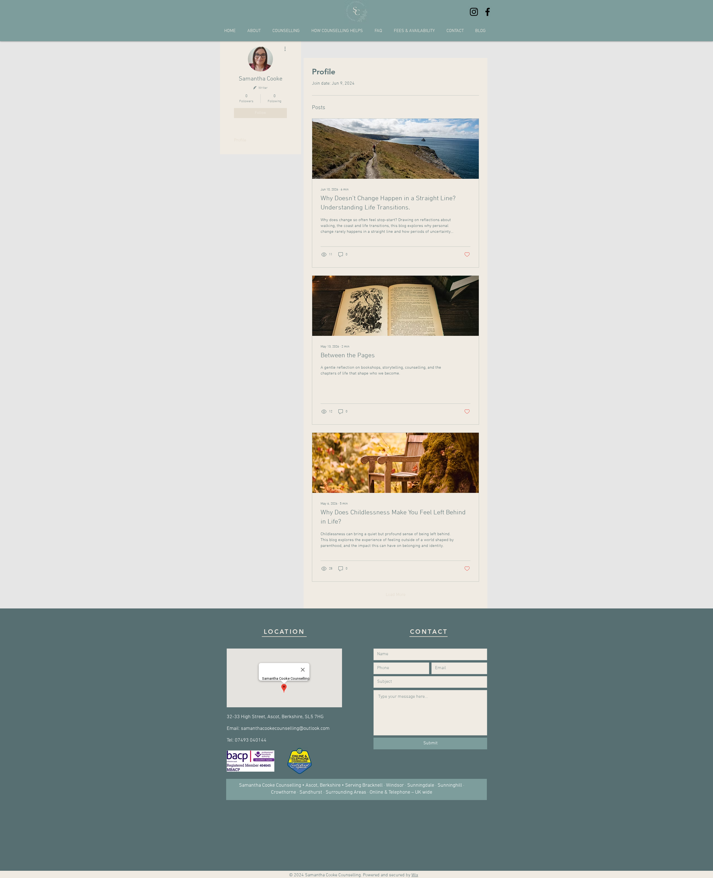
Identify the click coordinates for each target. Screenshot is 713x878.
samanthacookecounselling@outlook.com (285, 729)
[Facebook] (487, 11)
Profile (240, 140)
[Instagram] (473, 11)
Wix (414, 875)
